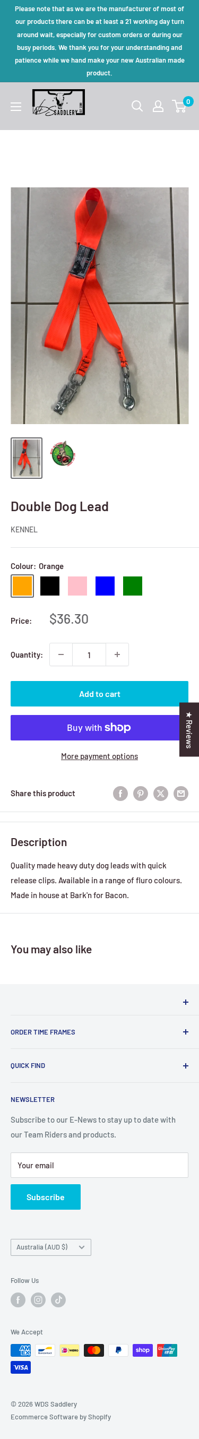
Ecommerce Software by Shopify (61, 1416)
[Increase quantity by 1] (117, 654)
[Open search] (137, 106)
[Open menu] (16, 106)
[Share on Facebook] (120, 792)
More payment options (99, 756)
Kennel (24, 529)
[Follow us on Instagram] (38, 1299)
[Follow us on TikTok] (58, 1299)
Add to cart (99, 693)
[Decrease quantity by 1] (61, 654)
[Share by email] (181, 792)
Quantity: (27, 654)
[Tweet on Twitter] (160, 792)
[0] (179, 106)
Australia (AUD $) (41, 1247)
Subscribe (46, 1197)
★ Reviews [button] (189, 729)
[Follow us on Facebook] (18, 1299)
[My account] (158, 106)
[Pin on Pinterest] (140, 792)
